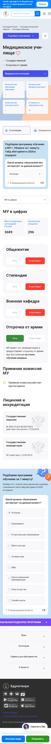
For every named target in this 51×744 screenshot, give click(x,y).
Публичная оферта (10, 713)
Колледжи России (10, 27)
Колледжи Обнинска (20, 29)
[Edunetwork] (6, 13)
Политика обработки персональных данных (20, 716)
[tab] (17, 130)
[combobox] (25, 13)
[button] (25, 636)
